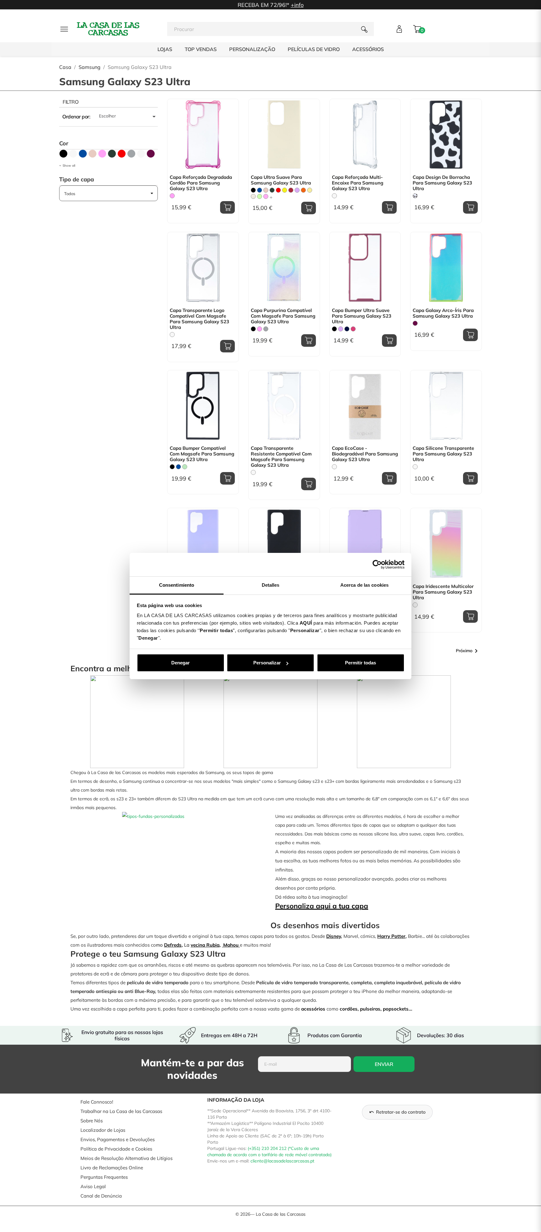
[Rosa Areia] (265, 190)
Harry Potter (391, 936)
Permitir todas (360, 662)
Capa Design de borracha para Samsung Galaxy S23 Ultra (442, 182)
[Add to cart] (227, 207)
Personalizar (267, 662)
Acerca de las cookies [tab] (364, 585)
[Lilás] (297, 190)
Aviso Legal (93, 1186)
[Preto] (253, 190)
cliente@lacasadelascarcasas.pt (282, 1161)
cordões (349, 1009)
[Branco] (334, 466)
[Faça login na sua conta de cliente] (399, 29)
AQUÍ (306, 623)
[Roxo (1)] (151, 154)
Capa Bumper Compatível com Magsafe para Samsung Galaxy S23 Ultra (202, 453)
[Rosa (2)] (102, 154)
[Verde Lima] (259, 196)
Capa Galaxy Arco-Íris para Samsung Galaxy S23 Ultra (443, 313)
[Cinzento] (265, 328)
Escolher (128, 116)
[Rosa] (172, 195)
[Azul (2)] (83, 154)
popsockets (396, 1009)
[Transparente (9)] (73, 154)
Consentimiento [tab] (176, 585)
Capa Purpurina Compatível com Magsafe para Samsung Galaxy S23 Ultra (283, 316)
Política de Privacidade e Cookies (116, 1149)
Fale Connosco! (96, 1102)
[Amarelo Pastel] (309, 190)
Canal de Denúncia (101, 1196)
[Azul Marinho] (346, 328)
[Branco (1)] (141, 154)
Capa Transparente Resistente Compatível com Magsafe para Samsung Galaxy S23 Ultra (281, 456)
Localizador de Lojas (102, 1130)
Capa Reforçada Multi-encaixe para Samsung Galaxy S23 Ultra (357, 182)
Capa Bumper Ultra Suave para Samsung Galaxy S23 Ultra (361, 316)
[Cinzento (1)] (131, 154)
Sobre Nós (91, 1121)
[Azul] (259, 190)
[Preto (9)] (63, 154)
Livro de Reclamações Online (111, 1168)
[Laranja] (303, 190)
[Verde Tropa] (272, 190)
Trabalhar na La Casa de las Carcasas (121, 1111)
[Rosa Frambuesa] (265, 196)
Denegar (180, 662)
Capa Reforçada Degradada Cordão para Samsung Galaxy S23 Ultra (201, 182)
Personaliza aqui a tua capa (321, 906)
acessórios (313, 1009)
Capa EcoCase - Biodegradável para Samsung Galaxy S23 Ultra (365, 453)
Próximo (468, 651)
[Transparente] (334, 195)
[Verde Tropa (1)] (112, 154)
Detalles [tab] (271, 585)
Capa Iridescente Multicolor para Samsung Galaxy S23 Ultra (443, 592)
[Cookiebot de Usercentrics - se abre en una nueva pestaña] (377, 564)
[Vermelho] (278, 190)
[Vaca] (415, 195)
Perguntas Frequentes (104, 1177)
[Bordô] (290, 190)
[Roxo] (415, 323)
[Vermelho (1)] (122, 154)
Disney (333, 936)
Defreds (173, 945)
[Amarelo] (284, 190)
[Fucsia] (353, 328)
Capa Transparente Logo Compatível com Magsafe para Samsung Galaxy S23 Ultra (199, 319)
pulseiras (370, 1009)
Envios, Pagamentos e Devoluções (117, 1139)
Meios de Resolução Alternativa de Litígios (126, 1158)
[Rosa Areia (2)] (92, 154)
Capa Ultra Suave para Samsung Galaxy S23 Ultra (281, 180)
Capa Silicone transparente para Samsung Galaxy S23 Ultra (443, 453)
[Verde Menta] (184, 466)
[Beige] (253, 196)
